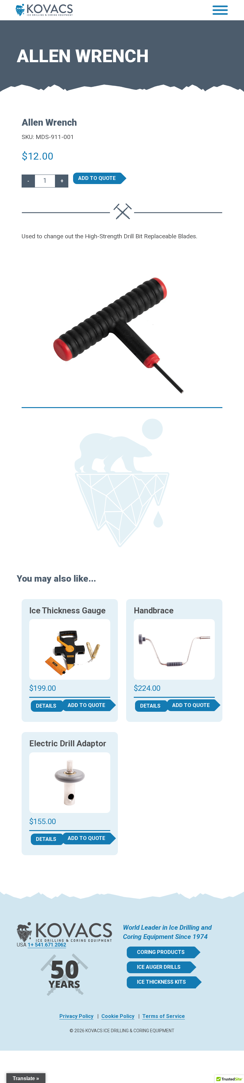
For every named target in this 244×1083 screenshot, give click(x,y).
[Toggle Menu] (220, 10)
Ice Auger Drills (158, 967)
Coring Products (161, 952)
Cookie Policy (117, 1016)
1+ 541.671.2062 (47, 945)
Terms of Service (163, 1016)
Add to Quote (97, 178)
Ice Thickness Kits (161, 982)
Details (46, 706)
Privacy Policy (76, 1016)
